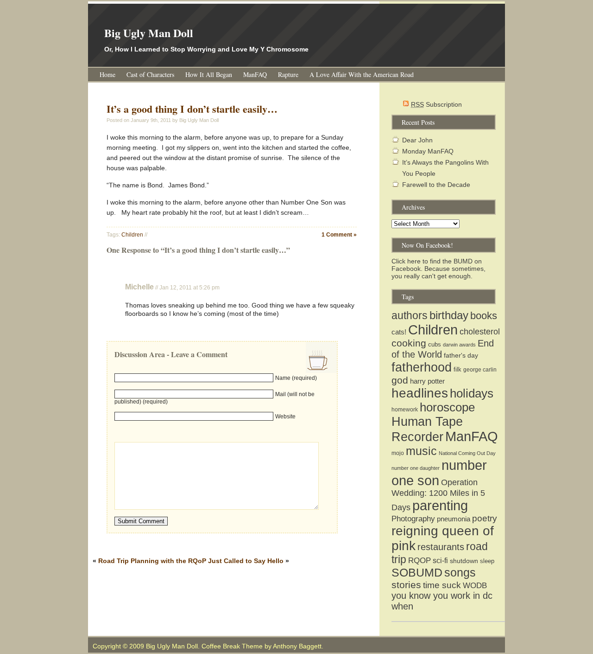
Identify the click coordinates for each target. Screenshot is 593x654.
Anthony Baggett (297, 646)
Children (132, 234)
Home (107, 74)
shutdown (464, 560)
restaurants (440, 547)
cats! (398, 332)
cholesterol (480, 331)
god (399, 380)
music (421, 450)
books (483, 315)
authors (409, 315)
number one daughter (415, 468)
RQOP (419, 560)
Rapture (288, 74)
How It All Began (208, 74)
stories (406, 584)
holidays (471, 393)
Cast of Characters (150, 74)
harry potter (427, 381)
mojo (397, 453)
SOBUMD (416, 572)
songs (460, 572)
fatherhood (421, 367)
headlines (419, 393)
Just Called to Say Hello (246, 560)
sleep (487, 561)
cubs (434, 344)
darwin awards (459, 344)
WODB (475, 585)
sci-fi (440, 560)
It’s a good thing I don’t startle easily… (192, 108)
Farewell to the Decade (436, 184)
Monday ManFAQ (428, 151)
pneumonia (453, 519)
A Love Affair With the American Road (361, 74)
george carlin (480, 369)
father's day (461, 355)
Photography (413, 518)
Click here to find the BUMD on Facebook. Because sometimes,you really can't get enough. (438, 268)
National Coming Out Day (467, 453)
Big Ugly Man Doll (148, 33)
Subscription (436, 104)
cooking (408, 343)
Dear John (417, 140)
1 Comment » (339, 234)
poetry (484, 518)
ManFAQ (255, 74)
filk (457, 369)
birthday (448, 315)
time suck (442, 585)
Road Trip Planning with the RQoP (152, 560)
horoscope (447, 407)
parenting (440, 505)
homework (404, 409)
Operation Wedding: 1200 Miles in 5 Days (438, 495)
